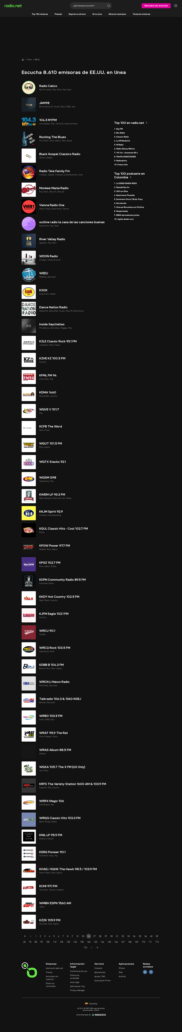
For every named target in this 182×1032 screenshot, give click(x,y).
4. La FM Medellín (122, 141)
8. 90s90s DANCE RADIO (125, 157)
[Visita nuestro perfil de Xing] (151, 972)
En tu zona (97, 14)
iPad (121, 972)
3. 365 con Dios (121, 191)
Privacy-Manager (77, 990)
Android (122, 977)
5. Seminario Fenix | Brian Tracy (128, 199)
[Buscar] (108, 5)
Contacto (98, 968)
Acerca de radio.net (54, 968)
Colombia (92, 1004)
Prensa (49, 972)
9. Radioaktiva (120, 161)
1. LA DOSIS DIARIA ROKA (125, 183)
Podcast (58, 14)
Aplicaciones (99, 972)
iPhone (122, 968)
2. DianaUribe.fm (121, 187)
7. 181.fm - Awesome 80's (126, 153)
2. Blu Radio (119, 133)
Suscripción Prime (102, 981)
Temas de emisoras (141, 14)
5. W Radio (119, 145)
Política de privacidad (74, 976)
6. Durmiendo (120, 203)
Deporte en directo (77, 14)
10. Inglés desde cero (124, 219)
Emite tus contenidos (50, 984)
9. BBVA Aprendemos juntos (126, 215)
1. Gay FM (118, 129)
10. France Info (121, 165)
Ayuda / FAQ (99, 977)
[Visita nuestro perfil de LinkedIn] (145, 972)
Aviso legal (74, 982)
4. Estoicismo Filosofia (124, 195)
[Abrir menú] (175, 5)
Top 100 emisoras (40, 14)
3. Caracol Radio (121, 137)
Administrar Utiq (77, 986)
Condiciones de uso (78, 971)
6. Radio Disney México (124, 149)
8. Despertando (121, 211)
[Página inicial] (23, 59)
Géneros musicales (117, 14)
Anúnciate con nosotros (52, 978)
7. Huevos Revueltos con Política (129, 207)
